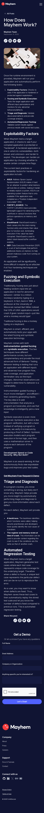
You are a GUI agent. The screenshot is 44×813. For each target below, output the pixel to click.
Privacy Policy (7, 789)
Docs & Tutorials (8, 762)
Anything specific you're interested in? (17, 674)
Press (4, 746)
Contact (5, 766)
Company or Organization (12, 664)
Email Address (7, 653)
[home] (11, 4)
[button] (40, 4)
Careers (5, 750)
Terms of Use (6, 794)
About (4, 741)
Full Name (6, 643)
